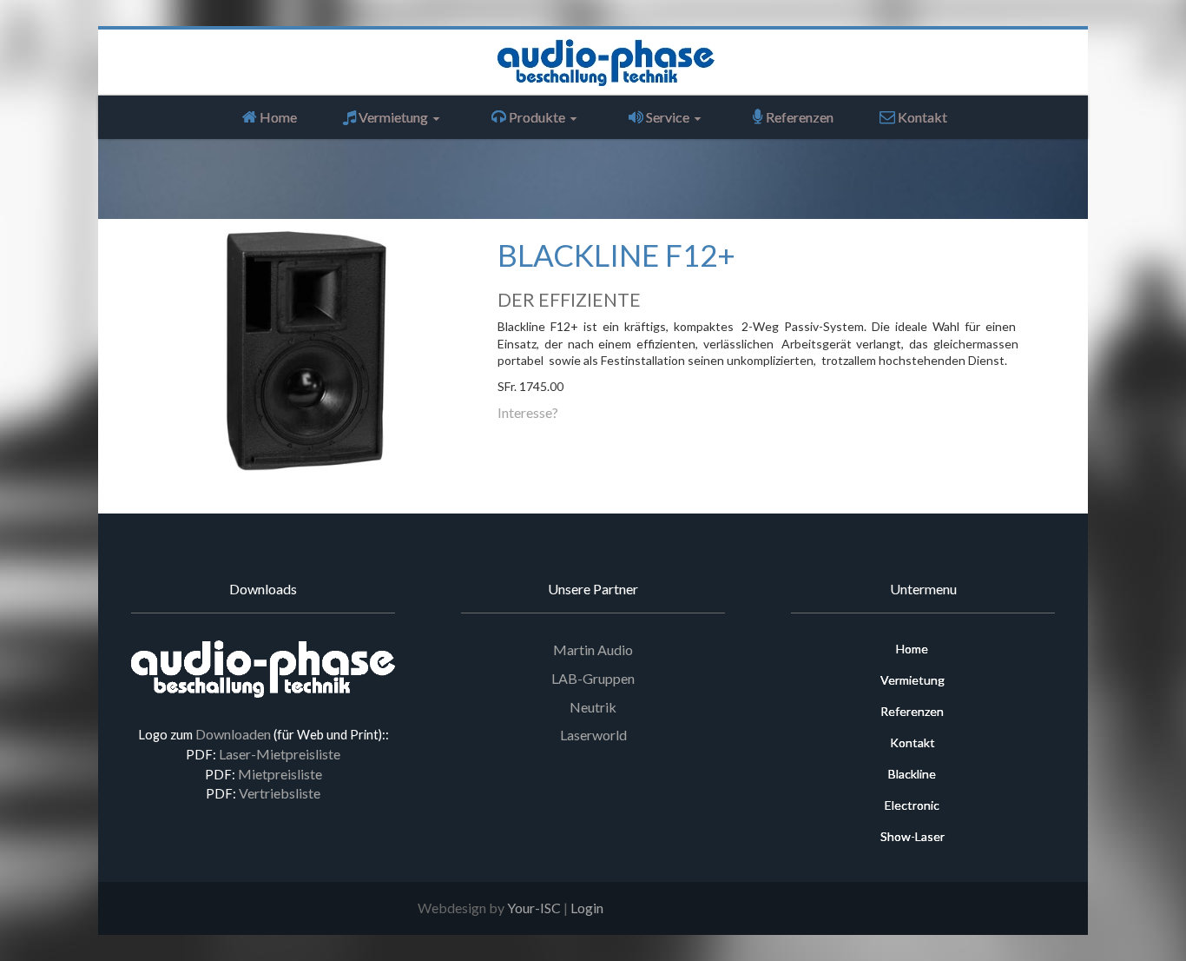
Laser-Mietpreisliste (279, 754)
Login (586, 907)
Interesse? (527, 412)
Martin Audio (593, 649)
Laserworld (593, 734)
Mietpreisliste (280, 773)
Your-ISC (534, 907)
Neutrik (593, 707)
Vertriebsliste (279, 793)
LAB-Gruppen (593, 678)
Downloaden (233, 734)
